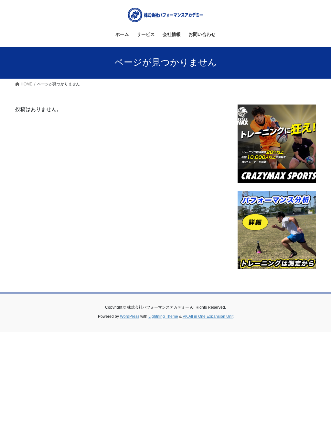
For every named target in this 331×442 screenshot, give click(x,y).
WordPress (129, 316)
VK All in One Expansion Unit (208, 316)
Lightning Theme (163, 316)
